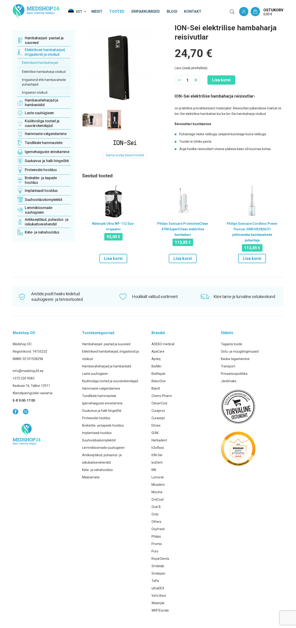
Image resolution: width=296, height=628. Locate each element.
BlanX (155, 388)
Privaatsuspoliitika (234, 374)
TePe (155, 581)
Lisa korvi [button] (113, 258)
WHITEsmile (160, 610)
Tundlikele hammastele (99, 396)
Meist (96, 11)
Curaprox (158, 411)
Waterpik (157, 603)
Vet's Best (158, 595)
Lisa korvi (221, 79)
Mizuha (156, 492)
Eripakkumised (145, 11)
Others (156, 521)
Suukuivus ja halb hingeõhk (101, 411)
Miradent (158, 484)
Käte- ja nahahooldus (97, 470)
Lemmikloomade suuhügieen (103, 447)
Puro (154, 551)
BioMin (156, 366)
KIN (153, 470)
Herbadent (159, 440)
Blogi (172, 11)
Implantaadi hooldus (97, 433)
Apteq (155, 359)
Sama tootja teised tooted (125, 155)
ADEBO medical (162, 344)
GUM (154, 433)
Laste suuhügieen (95, 374)
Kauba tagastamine (235, 359)
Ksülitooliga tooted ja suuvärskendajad (110, 381)
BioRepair (158, 374)
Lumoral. (157, 477)
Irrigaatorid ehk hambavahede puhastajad (44, 82)
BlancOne (158, 381)
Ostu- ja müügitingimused (240, 351)
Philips (156, 536)
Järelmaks (228, 381)
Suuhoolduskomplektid (99, 440)
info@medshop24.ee (28, 371)
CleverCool (159, 403)
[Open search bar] (232, 11)
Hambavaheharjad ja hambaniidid (106, 366)
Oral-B (156, 507)
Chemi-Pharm (161, 396)
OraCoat (157, 499)
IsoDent (157, 462)
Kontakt (192, 11)
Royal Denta (160, 558)
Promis (156, 544)
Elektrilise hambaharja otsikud (44, 72)
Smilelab (157, 566)
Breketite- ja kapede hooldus (103, 425)
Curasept (158, 418)
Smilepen (158, 573)
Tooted (116, 11)
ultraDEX (157, 588)
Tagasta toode (231, 344)
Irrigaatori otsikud (34, 92)
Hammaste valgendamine (101, 388)
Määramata (90, 477)
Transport (228, 366)
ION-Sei (156, 455)
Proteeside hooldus (96, 418)
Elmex (155, 425)
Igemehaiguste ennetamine (102, 403)
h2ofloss (157, 447)
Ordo (155, 514)
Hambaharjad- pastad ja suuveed (106, 344)
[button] (77, 11)
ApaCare (157, 351)
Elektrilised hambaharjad (40, 63)
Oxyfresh (158, 529)
